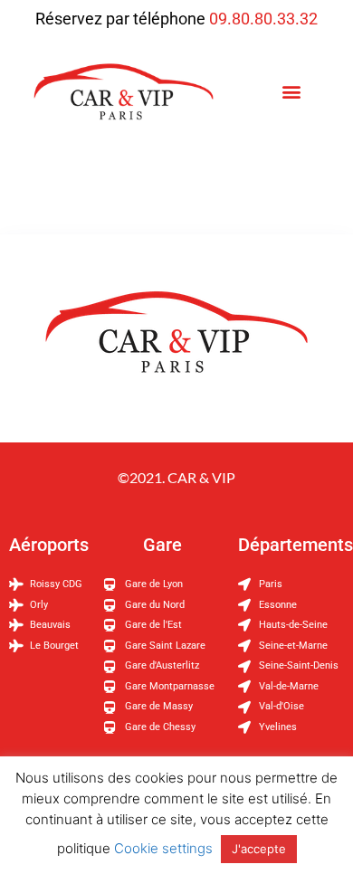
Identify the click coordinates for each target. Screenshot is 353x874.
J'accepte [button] (259, 848)
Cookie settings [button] (163, 848)
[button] (291, 92)
